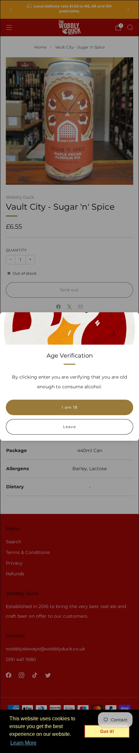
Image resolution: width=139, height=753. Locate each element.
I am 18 (70, 407)
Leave (69, 426)
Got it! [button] (107, 731)
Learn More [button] (23, 743)
